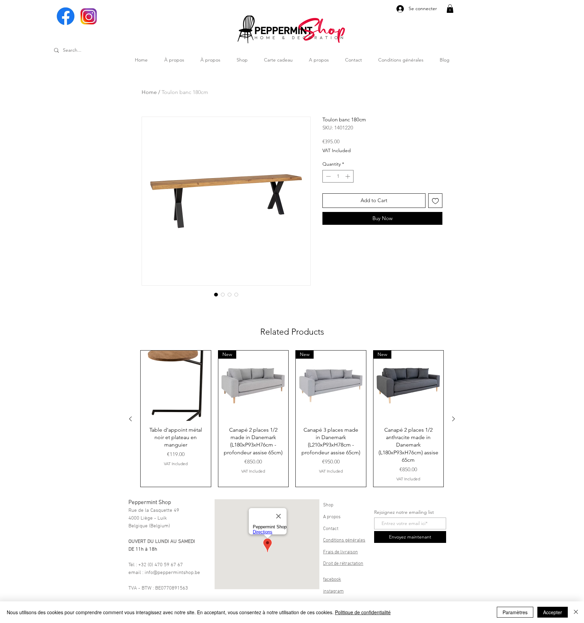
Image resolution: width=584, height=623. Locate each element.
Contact (330, 529)
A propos (332, 517)
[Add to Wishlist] (435, 200)
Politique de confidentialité (363, 612)
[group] (292, 418)
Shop (328, 505)
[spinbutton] (338, 176)
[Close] (576, 612)
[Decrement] (327, 176)
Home (149, 92)
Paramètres (515, 612)
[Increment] (348, 176)
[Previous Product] (130, 419)
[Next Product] (453, 419)
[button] (450, 8)
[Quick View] (176, 386)
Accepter (552, 612)
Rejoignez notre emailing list (404, 512)
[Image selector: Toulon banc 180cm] (216, 294)
